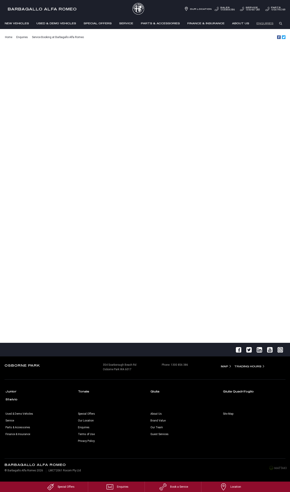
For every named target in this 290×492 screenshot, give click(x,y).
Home (8, 37)
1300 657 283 (253, 8)
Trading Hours (247, 366)
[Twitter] (283, 37)
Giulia (154, 391)
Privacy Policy (86, 441)
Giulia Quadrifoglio (238, 391)
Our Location (201, 9)
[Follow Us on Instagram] (280, 349)
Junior (11, 391)
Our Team (156, 427)
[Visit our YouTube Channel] (270, 349)
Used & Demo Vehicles (56, 23)
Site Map (228, 413)
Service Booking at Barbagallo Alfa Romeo (58, 37)
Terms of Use (86, 434)
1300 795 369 (278, 8)
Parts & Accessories (160, 23)
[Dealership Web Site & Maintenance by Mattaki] (278, 467)
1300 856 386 (227, 8)
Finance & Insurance (206, 23)
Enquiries (264, 23)
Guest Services (159, 434)
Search (281, 23)
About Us (240, 23)
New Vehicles (17, 23)
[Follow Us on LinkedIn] (259, 349)
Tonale (83, 391)
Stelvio (11, 399)
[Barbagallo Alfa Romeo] (145, 9)
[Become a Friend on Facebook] (238, 349)
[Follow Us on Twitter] (249, 349)
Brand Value (158, 420)
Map (224, 366)
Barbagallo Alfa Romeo (42, 9)
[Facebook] (279, 37)
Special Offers (98, 23)
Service (126, 23)
